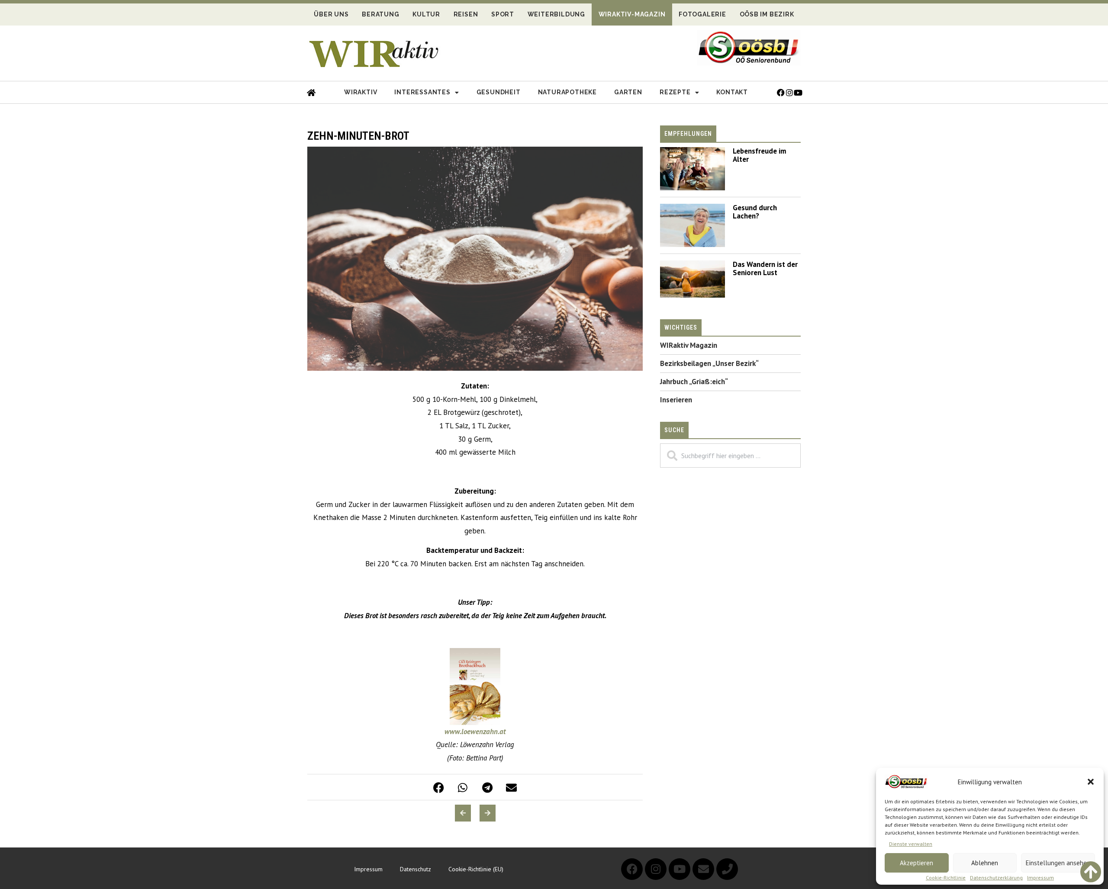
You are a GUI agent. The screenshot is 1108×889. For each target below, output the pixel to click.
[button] (1090, 781)
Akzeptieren (916, 863)
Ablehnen (984, 863)
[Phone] (727, 869)
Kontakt (732, 92)
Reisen (466, 14)
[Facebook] (632, 869)
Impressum (1040, 877)
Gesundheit (499, 92)
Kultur (426, 14)
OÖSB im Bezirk (767, 14)
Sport (502, 14)
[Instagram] (656, 869)
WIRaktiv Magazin (688, 345)
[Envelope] (703, 869)
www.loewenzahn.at (475, 731)
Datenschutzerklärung (996, 877)
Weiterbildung (556, 14)
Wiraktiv (360, 92)
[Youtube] (679, 869)
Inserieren (676, 399)
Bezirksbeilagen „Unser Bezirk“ (709, 363)
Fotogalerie (702, 14)
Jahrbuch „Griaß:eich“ (694, 381)
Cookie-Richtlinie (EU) (475, 869)
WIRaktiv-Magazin (632, 14)
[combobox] (730, 455)
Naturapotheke (567, 92)
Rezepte (675, 92)
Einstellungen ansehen (1058, 863)
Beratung (380, 14)
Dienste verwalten (910, 844)
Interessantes (422, 92)
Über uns (331, 14)
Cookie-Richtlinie (946, 877)
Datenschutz (415, 869)
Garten (628, 92)
